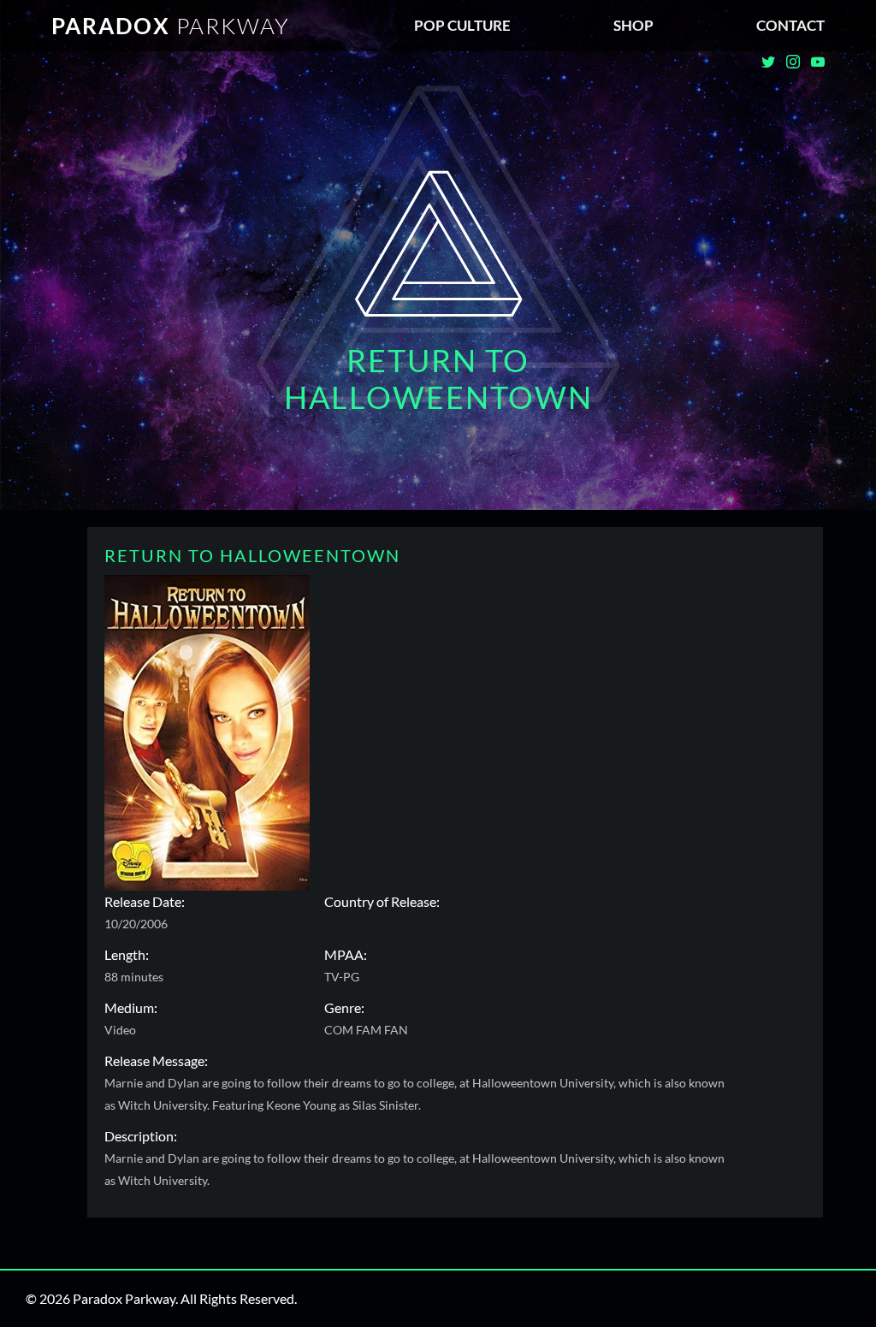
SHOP (633, 25)
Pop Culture (462, 25)
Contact (790, 25)
